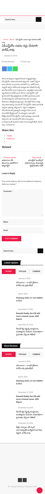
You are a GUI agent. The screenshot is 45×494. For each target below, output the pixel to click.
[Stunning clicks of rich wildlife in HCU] (8, 299)
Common (36, 271)
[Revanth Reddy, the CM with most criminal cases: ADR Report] (8, 314)
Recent (9, 271)
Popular (22, 271)
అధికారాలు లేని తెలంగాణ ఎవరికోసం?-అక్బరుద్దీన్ (10, 163)
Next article (36, 157)
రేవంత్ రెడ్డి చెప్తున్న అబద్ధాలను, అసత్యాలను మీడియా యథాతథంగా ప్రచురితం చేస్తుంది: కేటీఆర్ (29, 332)
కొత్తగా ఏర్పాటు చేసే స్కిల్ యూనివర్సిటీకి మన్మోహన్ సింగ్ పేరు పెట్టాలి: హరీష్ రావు (29, 430)
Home (5, 39)
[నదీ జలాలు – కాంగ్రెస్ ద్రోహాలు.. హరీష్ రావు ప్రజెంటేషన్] (8, 284)
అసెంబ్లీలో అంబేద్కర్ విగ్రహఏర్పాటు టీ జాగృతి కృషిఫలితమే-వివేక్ (34, 163)
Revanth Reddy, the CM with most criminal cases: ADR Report (28, 316)
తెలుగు (11, 39)
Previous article (10, 157)
